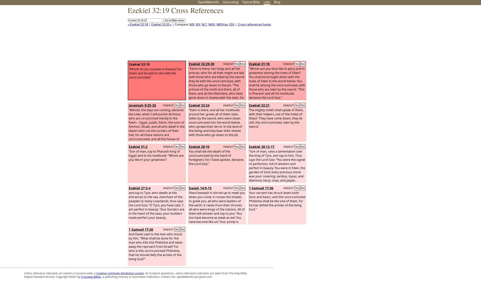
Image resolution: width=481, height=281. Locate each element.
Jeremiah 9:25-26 (142, 105)
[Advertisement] (443, 34)
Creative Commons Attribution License (120, 273)
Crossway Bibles (91, 277)
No (243, 64)
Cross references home (254, 24)
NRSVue (222, 24)
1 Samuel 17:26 (141, 229)
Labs (267, 2)
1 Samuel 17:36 (261, 188)
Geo (230, 2)
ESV (231, 24)
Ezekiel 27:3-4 (140, 188)
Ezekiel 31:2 (138, 146)
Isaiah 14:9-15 (200, 188)
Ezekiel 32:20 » (161, 24)
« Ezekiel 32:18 (138, 24)
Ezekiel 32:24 (199, 105)
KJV (198, 24)
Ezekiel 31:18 (259, 64)
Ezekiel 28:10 (199, 146)
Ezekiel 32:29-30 (201, 64)
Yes (237, 64)
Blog (277, 2)
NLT (204, 24)
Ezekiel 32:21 (259, 105)
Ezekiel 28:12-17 (262, 146)
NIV (191, 24)
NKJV (211, 24)
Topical (251, 2)
